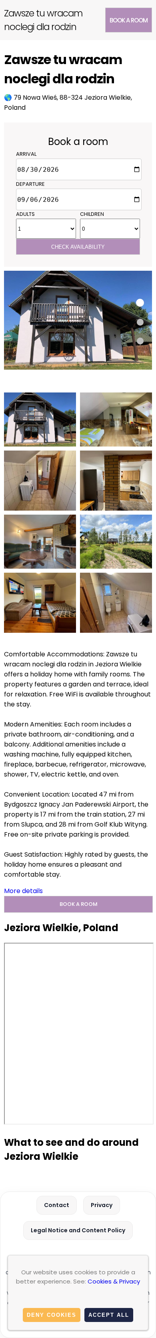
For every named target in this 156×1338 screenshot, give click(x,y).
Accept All (108, 1315)
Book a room (129, 20)
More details (23, 890)
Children (92, 214)
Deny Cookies (51, 1315)
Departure (30, 184)
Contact (56, 1205)
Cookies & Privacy (114, 1281)
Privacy (101, 1205)
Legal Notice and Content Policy (78, 1230)
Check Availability (78, 247)
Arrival (26, 154)
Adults (25, 214)
